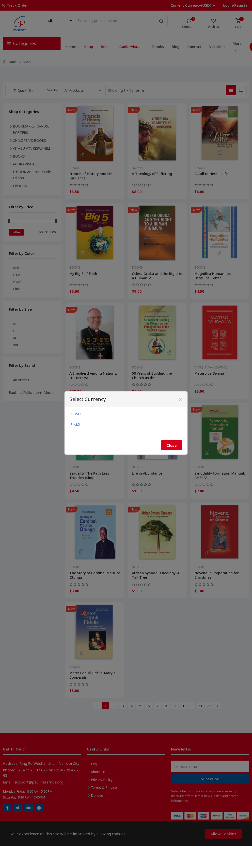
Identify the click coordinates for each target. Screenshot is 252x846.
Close (171, 445)
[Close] (180, 399)
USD (77, 413)
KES (76, 424)
